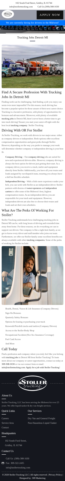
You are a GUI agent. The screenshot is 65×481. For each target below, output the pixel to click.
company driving (36, 157)
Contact (5, 427)
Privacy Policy (55, 474)
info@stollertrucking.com (21, 6)
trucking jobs (8, 118)
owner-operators (34, 188)
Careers (5, 418)
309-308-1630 (8, 364)
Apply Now (50, 14)
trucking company (19, 125)
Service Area (8, 423)
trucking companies (36, 240)
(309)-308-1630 (52, 6)
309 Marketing (39, 478)
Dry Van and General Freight (41, 418)
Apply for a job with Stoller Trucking (42, 367)
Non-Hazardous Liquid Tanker (42, 423)
